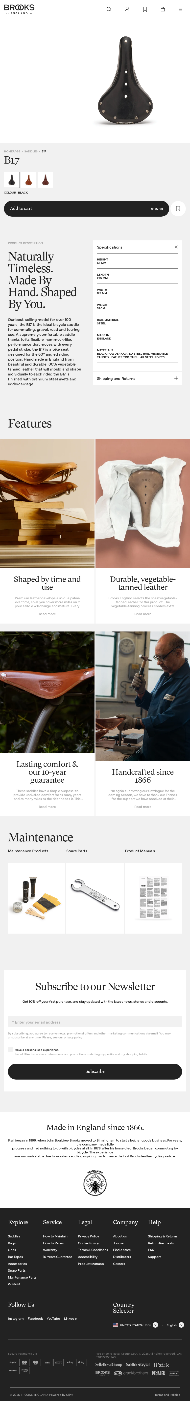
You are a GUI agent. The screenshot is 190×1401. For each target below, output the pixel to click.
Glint (69, 1395)
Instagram (16, 1318)
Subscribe (95, 1071)
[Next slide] (181, 80)
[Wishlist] (145, 9)
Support (154, 1256)
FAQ (151, 1250)
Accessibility (87, 1256)
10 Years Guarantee (57, 1256)
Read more (47, 614)
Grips (12, 1250)
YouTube (53, 1318)
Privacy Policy (88, 1236)
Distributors (122, 1256)
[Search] (109, 9)
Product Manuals (91, 1263)
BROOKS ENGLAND (34, 1395)
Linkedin (70, 1318)
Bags (12, 1243)
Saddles (31, 151)
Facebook (35, 1318)
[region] (95, 81)
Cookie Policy (88, 1243)
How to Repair (54, 1243)
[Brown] (45, 180)
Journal (118, 1243)
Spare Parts (16, 1270)
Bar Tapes (15, 1256)
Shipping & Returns (162, 1236)
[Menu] (180, 9)
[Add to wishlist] (178, 209)
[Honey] (29, 180)
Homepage (12, 151)
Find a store (122, 1250)
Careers (119, 1263)
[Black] (12, 180)
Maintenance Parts (22, 1277)
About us (120, 1236)
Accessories (17, 1263)
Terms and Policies (167, 1395)
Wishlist (14, 1284)
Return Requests (161, 1243)
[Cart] (163, 9)
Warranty (50, 1250)
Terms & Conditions (93, 1250)
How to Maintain (55, 1236)
